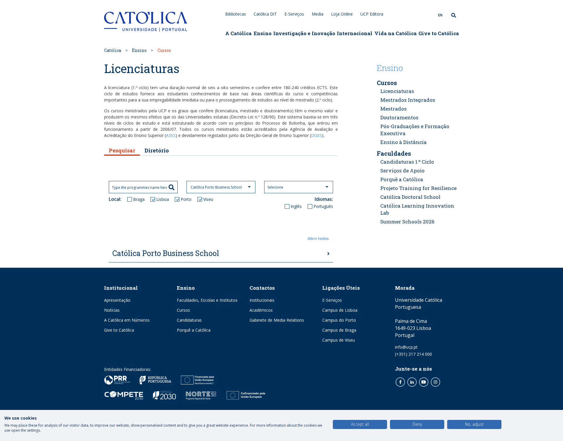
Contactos (262, 287)
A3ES (171, 135)
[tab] (221, 253)
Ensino (263, 33)
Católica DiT (265, 14)
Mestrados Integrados (407, 99)
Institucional (121, 287)
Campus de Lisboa (339, 310)
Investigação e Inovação (304, 33)
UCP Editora (371, 14)
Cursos (387, 82)
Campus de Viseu (338, 340)
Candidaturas (189, 320)
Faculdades (394, 153)
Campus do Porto (339, 320)
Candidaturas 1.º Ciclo (407, 161)
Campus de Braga (339, 330)
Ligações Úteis (341, 287)
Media (317, 14)
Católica (112, 50)
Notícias (112, 310)
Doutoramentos (399, 117)
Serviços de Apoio (402, 170)
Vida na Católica (395, 33)
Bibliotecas (235, 14)
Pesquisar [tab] (122, 150)
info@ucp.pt (406, 347)
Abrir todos (318, 238)
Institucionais (262, 300)
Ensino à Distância (403, 142)
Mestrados (393, 108)
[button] (221, 238)
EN (440, 15)
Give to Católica (438, 33)
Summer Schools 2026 (407, 221)
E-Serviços (294, 14)
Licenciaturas (397, 91)
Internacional (354, 33)
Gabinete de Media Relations (277, 320)
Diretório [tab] (157, 150)
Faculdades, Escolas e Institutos (207, 300)
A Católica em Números (127, 320)
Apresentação (117, 300)
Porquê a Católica (401, 179)
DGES (316, 135)
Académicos (261, 310)
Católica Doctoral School (410, 197)
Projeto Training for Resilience (418, 188)
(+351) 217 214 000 (413, 354)
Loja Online (342, 14)
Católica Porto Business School (165, 253)
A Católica (238, 33)
